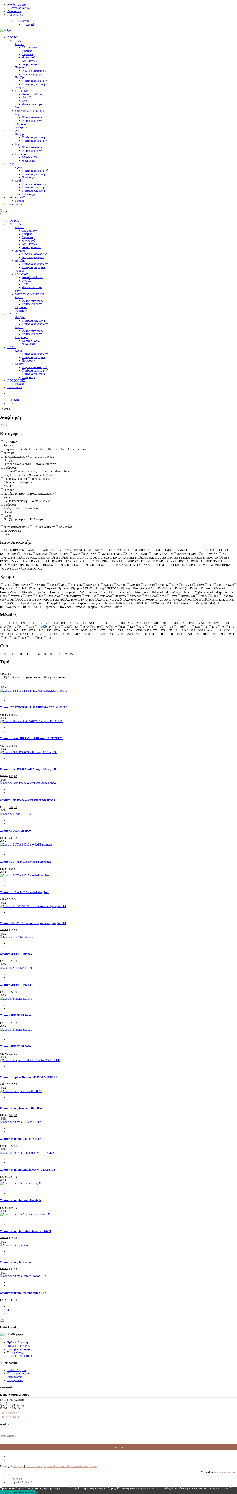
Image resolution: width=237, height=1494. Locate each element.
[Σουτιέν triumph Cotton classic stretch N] (25, 1214)
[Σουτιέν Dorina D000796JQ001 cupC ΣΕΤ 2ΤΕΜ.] (31, 721)
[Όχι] (37, 1492)
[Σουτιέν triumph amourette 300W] (21, 1091)
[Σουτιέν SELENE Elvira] (16, 967)
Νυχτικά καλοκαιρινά (34, 70)
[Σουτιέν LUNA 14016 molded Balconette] (26, 844)
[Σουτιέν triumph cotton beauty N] (20, 1183)
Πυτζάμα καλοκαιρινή (35, 80)
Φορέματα (21, 127)
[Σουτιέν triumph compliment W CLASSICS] (27, 1152)
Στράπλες (27, 54)
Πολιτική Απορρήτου (23, 1492)
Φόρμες (19, 87)
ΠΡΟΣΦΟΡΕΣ (16, 197)
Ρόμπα (19, 114)
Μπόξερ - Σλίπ (31, 157)
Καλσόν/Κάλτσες (32, 94)
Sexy (18, 107)
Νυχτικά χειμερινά (33, 74)
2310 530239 (9, 1413)
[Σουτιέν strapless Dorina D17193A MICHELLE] (30, 1060)
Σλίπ (25, 100)
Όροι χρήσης (15, 1352)
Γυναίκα (19, 200)
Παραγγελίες (15, 14)
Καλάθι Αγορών (16, 4)
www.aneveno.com (225, 1472)
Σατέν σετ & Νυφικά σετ (29, 110)
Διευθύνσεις (14, 11)
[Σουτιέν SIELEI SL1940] (16, 998)
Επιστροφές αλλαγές (19, 1349)
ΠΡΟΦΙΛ (13, 37)
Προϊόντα (13, 399)
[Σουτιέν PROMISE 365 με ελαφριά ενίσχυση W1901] (33, 906)
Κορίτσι (19, 180)
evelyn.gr (18, 1466)
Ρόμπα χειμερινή (32, 120)
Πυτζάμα (20, 77)
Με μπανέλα (29, 60)
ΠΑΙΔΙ (11, 164)
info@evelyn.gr (10, 1416)
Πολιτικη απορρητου (19, 1355)
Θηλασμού (28, 57)
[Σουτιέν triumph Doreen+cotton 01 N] (23, 1276)
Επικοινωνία (14, 204)
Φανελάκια (28, 160)
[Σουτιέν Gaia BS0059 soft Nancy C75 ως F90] (28, 752)
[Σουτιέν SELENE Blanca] (16, 937)
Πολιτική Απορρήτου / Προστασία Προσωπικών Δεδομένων (61, 1466)
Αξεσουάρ (21, 124)
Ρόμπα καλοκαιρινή (33, 117)
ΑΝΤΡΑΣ (13, 130)
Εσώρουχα (21, 90)
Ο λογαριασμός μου (19, 7)
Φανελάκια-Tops (32, 104)
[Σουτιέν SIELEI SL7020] (16, 1029)
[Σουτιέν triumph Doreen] (15, 1245)
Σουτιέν (19, 44)
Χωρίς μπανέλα (31, 64)
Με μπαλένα (29, 47)
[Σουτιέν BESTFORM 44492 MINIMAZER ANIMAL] (33, 690)
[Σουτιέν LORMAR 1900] (16, 813)
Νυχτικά (20, 67)
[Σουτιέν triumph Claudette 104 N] (21, 1121)
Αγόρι (18, 167)
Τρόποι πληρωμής (18, 1342)
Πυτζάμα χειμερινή (33, 84)
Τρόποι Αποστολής (18, 1345)
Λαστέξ (26, 97)
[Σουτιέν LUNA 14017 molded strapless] (24, 875)
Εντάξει (5, 1492)
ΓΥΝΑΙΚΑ (14, 40)
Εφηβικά (27, 50)
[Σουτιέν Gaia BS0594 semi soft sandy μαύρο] (28, 782)
